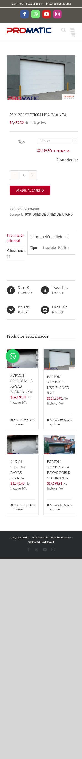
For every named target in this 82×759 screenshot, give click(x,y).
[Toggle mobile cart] (73, 34)
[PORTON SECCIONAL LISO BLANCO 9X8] (59, 359)
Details (31, 420)
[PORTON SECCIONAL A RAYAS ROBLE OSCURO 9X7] (59, 444)
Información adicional (15, 238)
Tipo (21, 141)
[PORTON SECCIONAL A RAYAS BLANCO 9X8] (22, 358)
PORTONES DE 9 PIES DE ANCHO (49, 214)
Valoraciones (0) (16, 253)
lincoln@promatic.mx (58, 3)
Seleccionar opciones (18, 422)
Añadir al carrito (30, 190)
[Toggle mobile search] (63, 29)
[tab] (16, 238)
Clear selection (67, 160)
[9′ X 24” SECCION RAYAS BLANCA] (22, 444)
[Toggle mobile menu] (72, 29)
